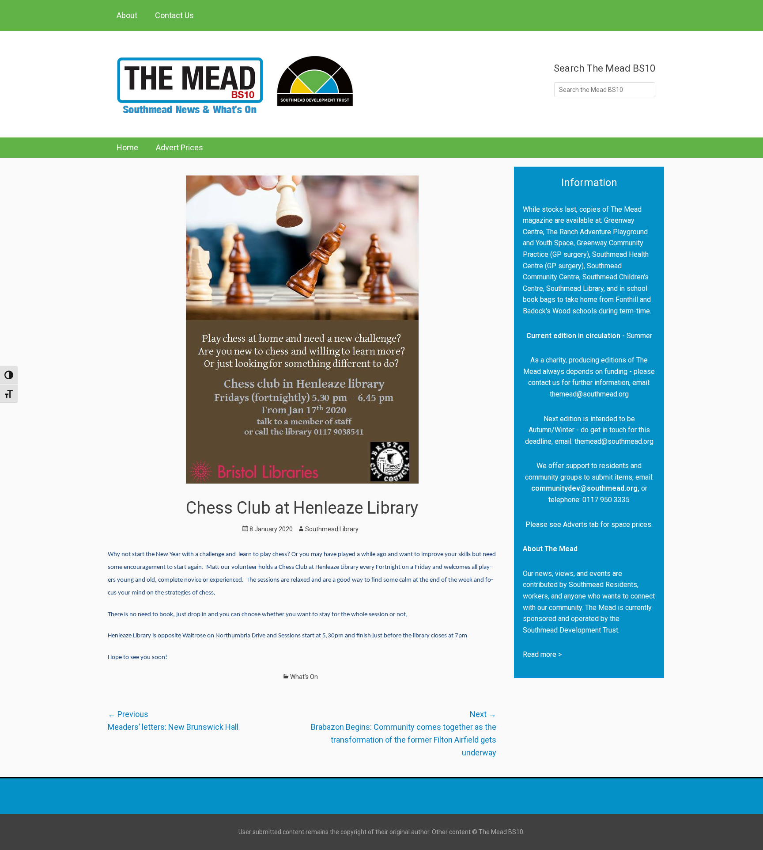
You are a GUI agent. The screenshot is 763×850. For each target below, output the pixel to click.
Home (127, 147)
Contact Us (174, 15)
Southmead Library (332, 529)
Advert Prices (179, 147)
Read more (539, 654)
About (127, 15)
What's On (304, 676)
